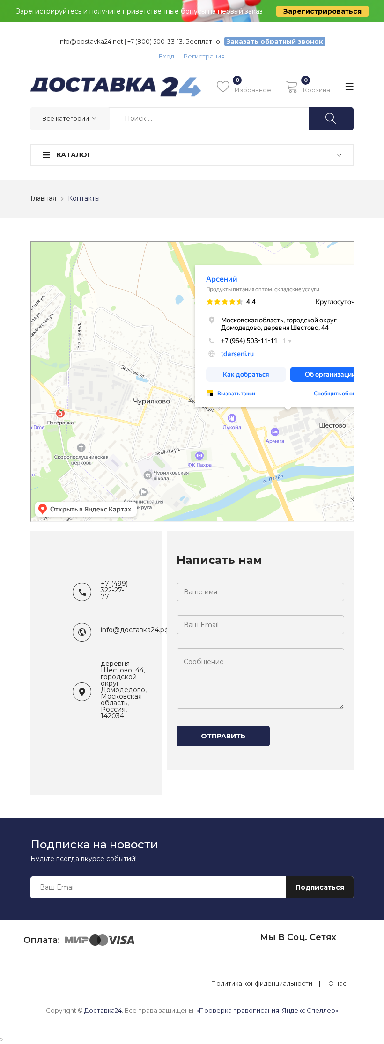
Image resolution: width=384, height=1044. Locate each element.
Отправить (223, 736)
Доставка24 (103, 1010)
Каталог (73, 155)
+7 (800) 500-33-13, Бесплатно (173, 41)
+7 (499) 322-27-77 (114, 590)
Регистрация (204, 56)
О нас (337, 983)
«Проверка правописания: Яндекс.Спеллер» (267, 1010)
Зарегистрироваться (322, 11)
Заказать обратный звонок (275, 41)
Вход (166, 56)
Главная (43, 198)
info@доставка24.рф (135, 630)
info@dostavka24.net (91, 41)
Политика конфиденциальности (261, 983)
